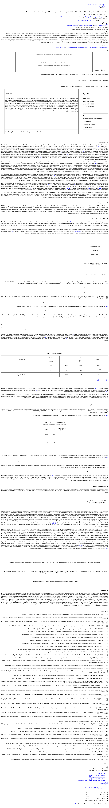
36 (36, 390)
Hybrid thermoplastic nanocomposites (97, 47)
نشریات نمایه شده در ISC (98, 778)
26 (73, 334)
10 (95, 163)
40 (53, 523)
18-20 (68, 188)
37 (106, 391)
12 (54, 175)
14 (49, 184)
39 (52, 475)
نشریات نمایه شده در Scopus (97, 775)
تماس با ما (102, 6)
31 (90, 335)
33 (47, 337)
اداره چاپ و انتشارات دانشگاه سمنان (94, 787)
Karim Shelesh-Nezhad (86, 25)
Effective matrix (82, 47)
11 (59, 166)
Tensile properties (60, 47)
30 (106, 306)
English (102, 7)
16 (74, 184)
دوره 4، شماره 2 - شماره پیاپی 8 (94, 16)
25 (12, 231)
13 (30, 178)
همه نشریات (101, 773)
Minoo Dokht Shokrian (100, 25)
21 (89, 188)
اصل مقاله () (62, 16)
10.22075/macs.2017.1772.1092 (86, 20)
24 (79, 189)
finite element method (71, 47)
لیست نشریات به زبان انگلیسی (96, 4)
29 (106, 283)
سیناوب (75, 803)
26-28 (79, 231)
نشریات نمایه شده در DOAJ (97, 777)
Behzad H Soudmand (72, 25)
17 (31, 188)
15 (51, 184)
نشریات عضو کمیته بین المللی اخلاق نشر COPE (91, 780)
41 (55, 523)
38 (106, 415)
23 (36, 189)
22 (100, 188)
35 (95, 388)
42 (92, 543)
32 (45, 337)
